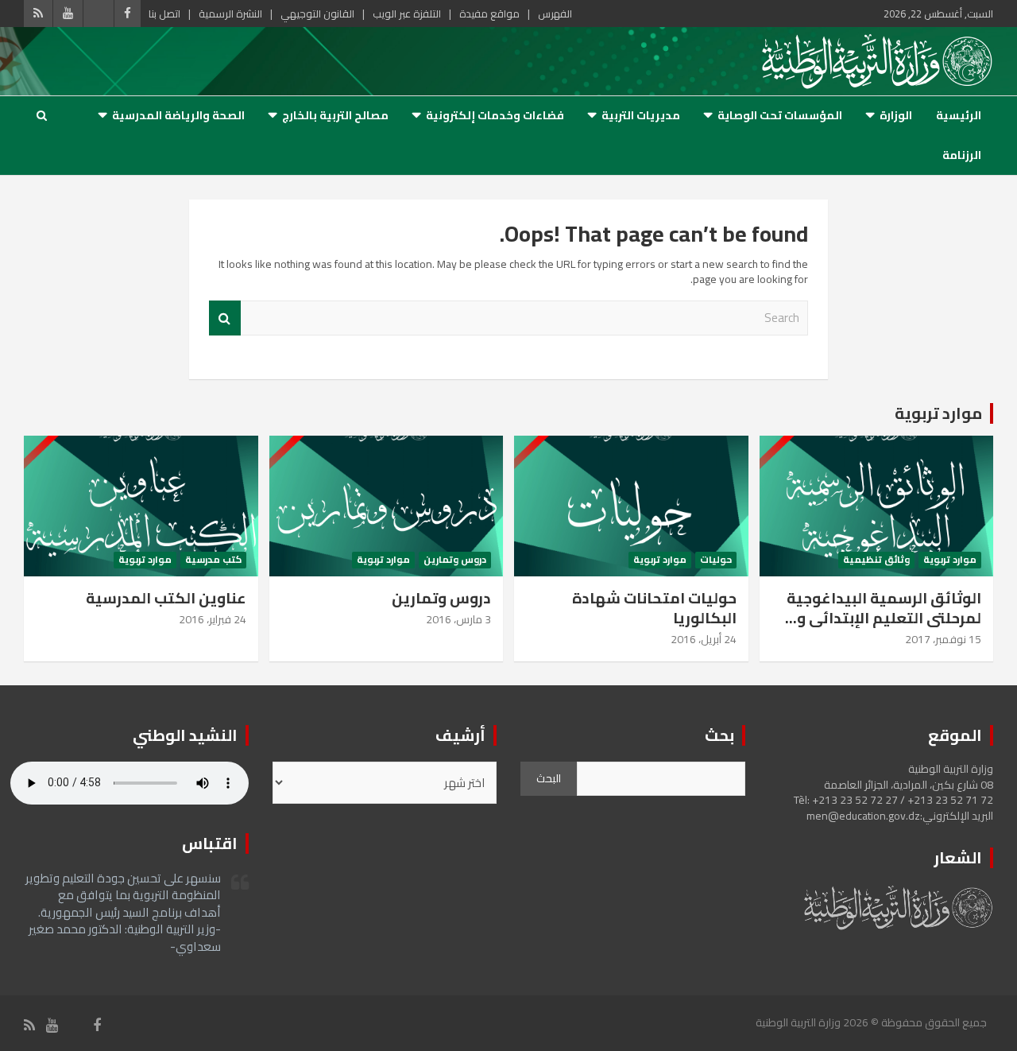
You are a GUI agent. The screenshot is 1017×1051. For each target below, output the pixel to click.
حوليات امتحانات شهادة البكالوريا (654, 608)
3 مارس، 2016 (458, 619)
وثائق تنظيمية (876, 560)
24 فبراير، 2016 (212, 619)
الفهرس (555, 13)
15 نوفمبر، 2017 (943, 639)
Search (225, 318)
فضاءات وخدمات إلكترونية (495, 115)
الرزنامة (961, 155)
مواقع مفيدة (489, 13)
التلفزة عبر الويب (407, 13)
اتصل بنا (164, 13)
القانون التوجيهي (317, 13)
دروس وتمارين (454, 560)
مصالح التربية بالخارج (335, 115)
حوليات (716, 560)
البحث (548, 778)
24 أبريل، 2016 (704, 639)
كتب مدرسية (213, 560)
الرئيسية (958, 115)
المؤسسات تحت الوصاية (779, 115)
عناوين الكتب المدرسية (166, 598)
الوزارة (896, 115)
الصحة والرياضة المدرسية (178, 115)
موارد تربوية (938, 413)
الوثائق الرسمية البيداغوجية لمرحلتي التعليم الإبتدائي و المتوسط (884, 617)
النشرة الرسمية (230, 13)
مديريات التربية (640, 115)
